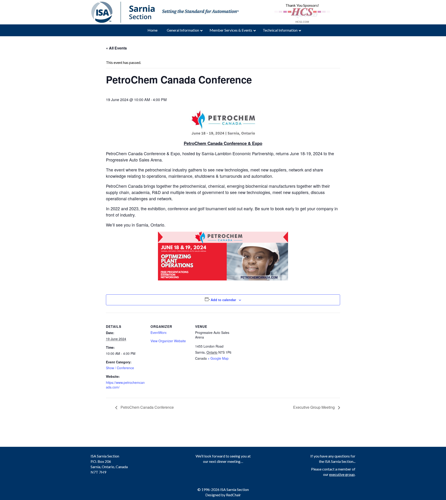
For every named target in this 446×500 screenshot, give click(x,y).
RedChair (233, 495)
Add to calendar (223, 299)
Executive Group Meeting (314, 407)
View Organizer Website (168, 341)
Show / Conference (120, 367)
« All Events (116, 48)
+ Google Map (218, 358)
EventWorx (159, 332)
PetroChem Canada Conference (147, 407)
